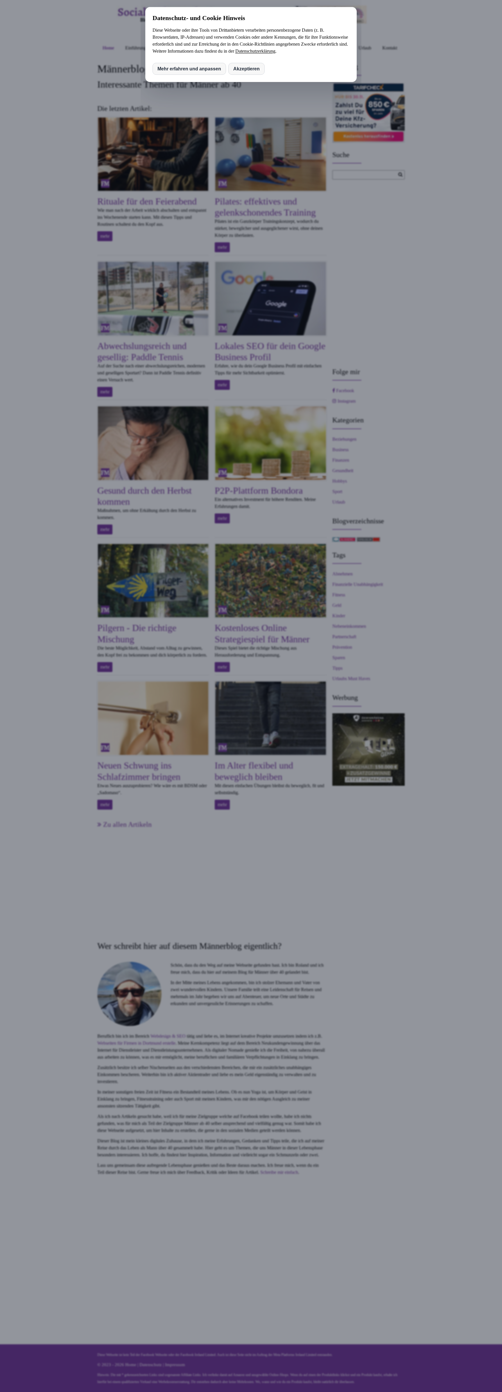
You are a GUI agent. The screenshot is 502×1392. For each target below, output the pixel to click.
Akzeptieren (246, 68)
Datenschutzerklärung (255, 51)
